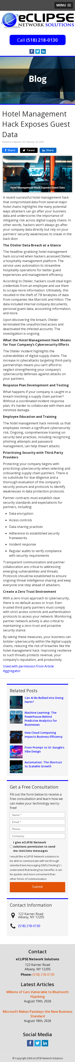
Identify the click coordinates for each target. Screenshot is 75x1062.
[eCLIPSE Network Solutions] (37, 20)
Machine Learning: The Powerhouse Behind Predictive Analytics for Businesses (41, 718)
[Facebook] (31, 51)
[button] (63, 5)
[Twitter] (37, 51)
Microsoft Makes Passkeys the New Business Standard (37, 1013)
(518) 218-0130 (42, 40)
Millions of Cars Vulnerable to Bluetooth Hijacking (37, 994)
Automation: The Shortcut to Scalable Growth (43, 764)
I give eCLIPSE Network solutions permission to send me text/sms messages (34, 846)
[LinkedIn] (43, 51)
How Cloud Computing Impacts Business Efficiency (44, 734)
